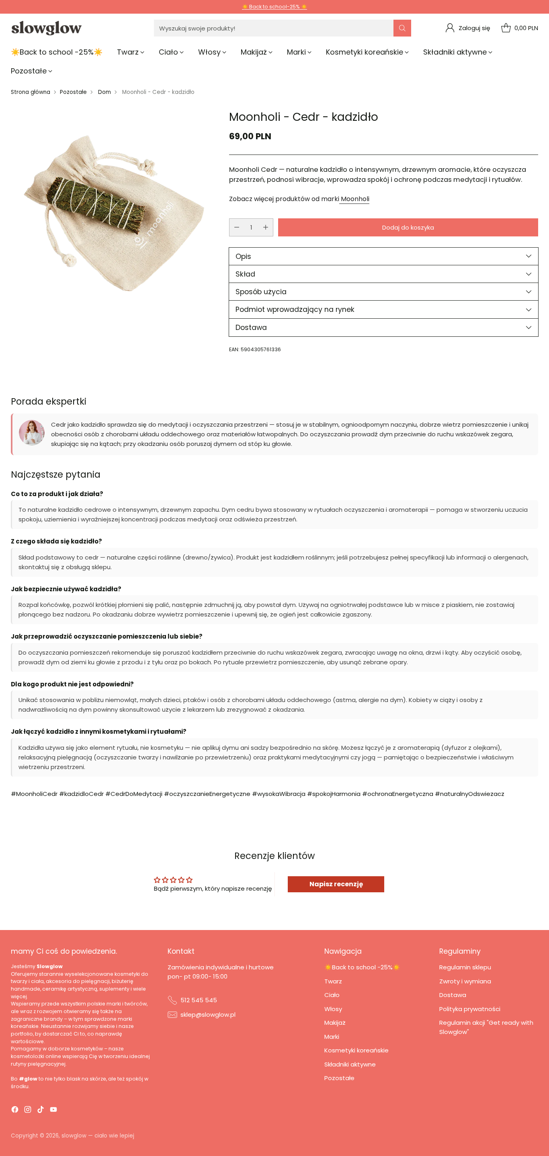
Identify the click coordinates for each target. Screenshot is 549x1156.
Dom (104, 92)
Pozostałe (73, 92)
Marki (331, 1036)
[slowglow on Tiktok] (40, 1111)
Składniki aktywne (350, 1064)
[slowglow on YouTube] (53, 1111)
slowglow (73, 1136)
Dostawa (452, 995)
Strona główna (30, 92)
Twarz (333, 981)
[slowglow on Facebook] (15, 1111)
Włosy (333, 1009)
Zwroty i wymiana (465, 981)
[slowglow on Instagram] (28, 1111)
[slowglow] (47, 28)
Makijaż (335, 1022)
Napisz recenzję (336, 884)
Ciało (332, 995)
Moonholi (354, 199)
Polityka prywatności (469, 1009)
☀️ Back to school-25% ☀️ (274, 6)
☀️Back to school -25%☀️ (362, 967)
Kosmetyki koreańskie (356, 1050)
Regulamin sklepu (465, 967)
